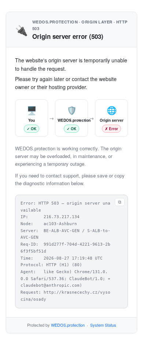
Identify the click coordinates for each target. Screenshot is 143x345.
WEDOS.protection (68, 325)
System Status (103, 325)
